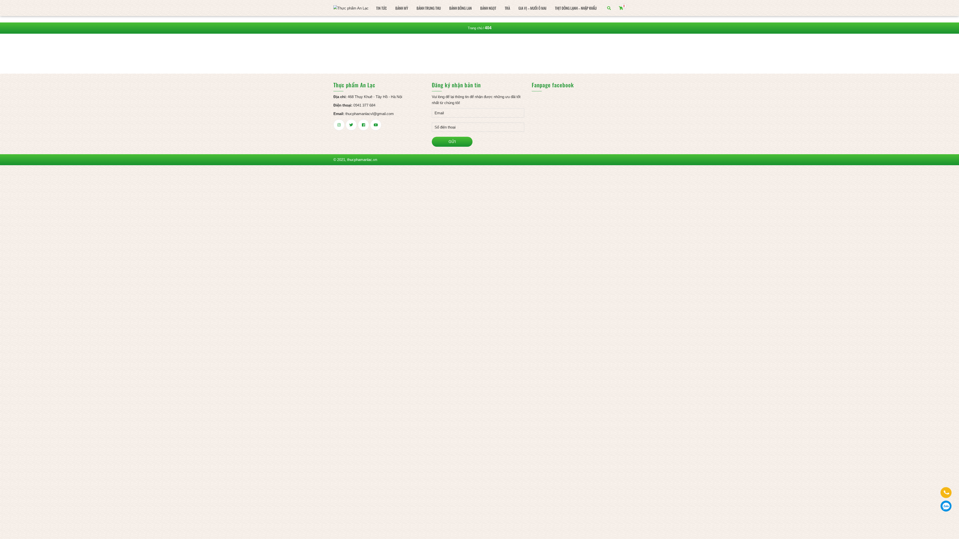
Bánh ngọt (488, 8)
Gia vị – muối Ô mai (532, 8)
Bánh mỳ (401, 8)
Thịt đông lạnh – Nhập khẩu (576, 8)
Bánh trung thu (429, 8)
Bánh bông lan (460, 8)
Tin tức (381, 8)
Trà (507, 8)
